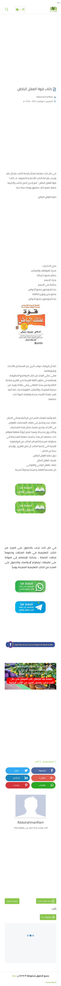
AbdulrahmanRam (44, 97)
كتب (37, 761)
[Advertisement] (30, 48)
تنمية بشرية (48, 761)
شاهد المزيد (12, 901)
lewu (14, 976)
